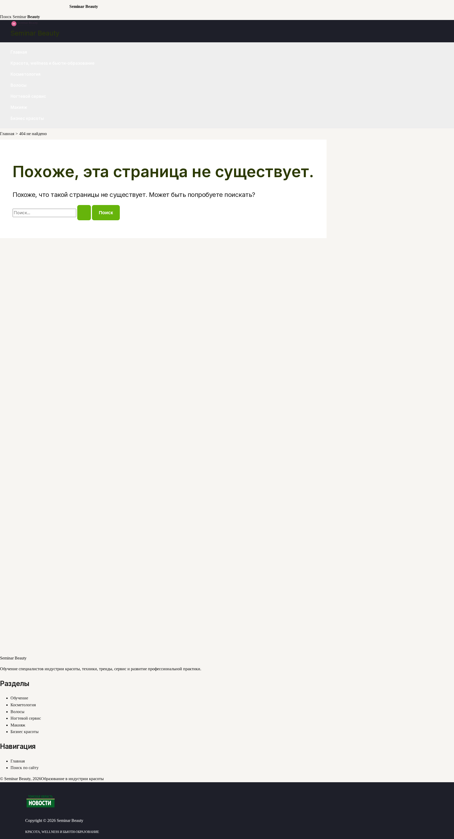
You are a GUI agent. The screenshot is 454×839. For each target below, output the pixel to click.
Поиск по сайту (25, 767)
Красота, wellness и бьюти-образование (53, 63)
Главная (19, 52)
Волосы (19, 85)
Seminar (26, 16)
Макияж (19, 107)
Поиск (6, 16)
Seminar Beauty (35, 33)
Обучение (19, 698)
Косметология (25, 74)
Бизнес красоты (27, 118)
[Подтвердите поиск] (84, 212)
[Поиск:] (52, 213)
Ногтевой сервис (28, 96)
